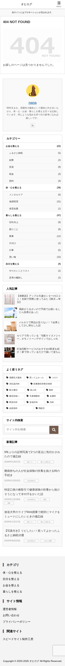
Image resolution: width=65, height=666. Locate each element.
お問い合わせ (11, 615)
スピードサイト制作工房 (18, 639)
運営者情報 (10, 609)
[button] (53, 430)
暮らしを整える (12, 591)
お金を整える (11, 585)
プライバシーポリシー (17, 621)
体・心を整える (12, 572)
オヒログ (26, 4)
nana (33, 103)
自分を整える (11, 578)
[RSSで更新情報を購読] (32, 125)
